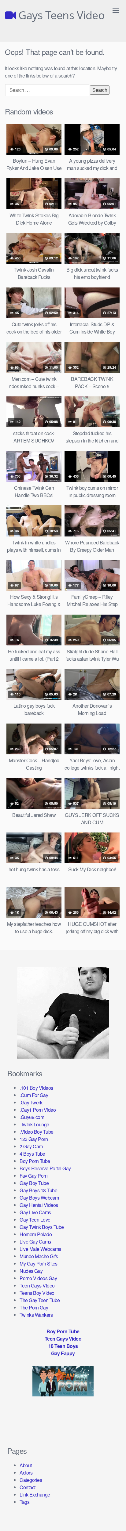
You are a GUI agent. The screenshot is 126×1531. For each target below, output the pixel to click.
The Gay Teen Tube (40, 1300)
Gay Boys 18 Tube (38, 1190)
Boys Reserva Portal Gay (45, 1168)
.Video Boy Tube (37, 1131)
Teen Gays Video (37, 1285)
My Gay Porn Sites (38, 1263)
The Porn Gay (34, 1307)
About (26, 1465)
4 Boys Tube (32, 1153)
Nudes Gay (31, 1270)
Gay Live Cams (35, 1212)
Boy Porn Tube (35, 1160)
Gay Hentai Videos (39, 1204)
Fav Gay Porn (33, 1175)
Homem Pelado (36, 1234)
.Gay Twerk (31, 1102)
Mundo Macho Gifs (39, 1256)
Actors (26, 1472)
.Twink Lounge (34, 1124)
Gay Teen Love (35, 1219)
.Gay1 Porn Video (38, 1109)
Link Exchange (35, 1494)
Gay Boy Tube (34, 1182)
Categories (31, 1479)
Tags (24, 1501)
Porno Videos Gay (38, 1278)
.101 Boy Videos (36, 1087)
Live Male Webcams (40, 1248)
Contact (27, 1487)
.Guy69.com (32, 1117)
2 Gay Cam (31, 1146)
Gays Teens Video (60, 15)
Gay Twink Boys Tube (42, 1226)
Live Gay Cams (35, 1241)
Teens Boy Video (37, 1292)
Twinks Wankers (36, 1314)
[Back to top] (115, 1517)
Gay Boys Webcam (39, 1197)
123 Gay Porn (34, 1139)
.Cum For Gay (34, 1095)
